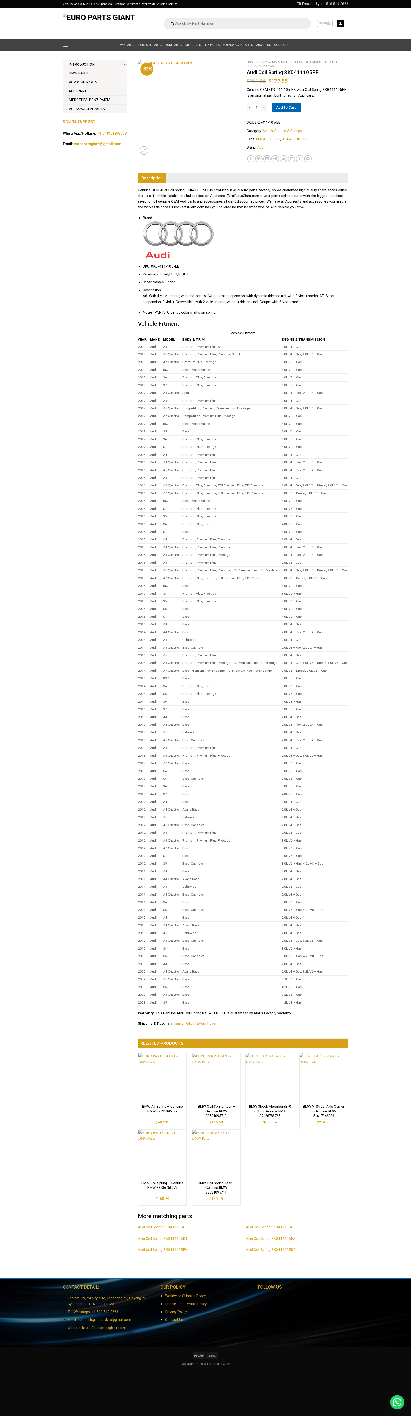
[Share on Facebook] (250, 158)
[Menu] (65, 45)
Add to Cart (286, 107)
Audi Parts (173, 45)
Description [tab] (152, 178)
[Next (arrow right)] (16, 1393)
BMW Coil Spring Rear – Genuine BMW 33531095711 (216, 1188)
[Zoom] (144, 150)
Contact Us (174, 1320)
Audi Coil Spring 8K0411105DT (163, 1238)
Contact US (283, 45)
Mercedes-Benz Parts (202, 45)
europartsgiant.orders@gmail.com (104, 1320)
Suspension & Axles (274, 62)
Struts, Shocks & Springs (282, 131)
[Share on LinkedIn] (291, 158)
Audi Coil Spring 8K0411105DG (271, 1250)
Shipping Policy (182, 1023)
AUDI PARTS (79, 91)
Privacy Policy (176, 1312)
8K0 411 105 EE (268, 139)
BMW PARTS (79, 73)
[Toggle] (125, 64)
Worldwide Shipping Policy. (185, 1296)
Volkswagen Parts (238, 45)
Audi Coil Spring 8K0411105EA (270, 1238)
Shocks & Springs (307, 62)
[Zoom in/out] (16, 1374)
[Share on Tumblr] (299, 158)
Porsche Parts (150, 45)
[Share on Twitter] (259, 158)
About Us (263, 45)
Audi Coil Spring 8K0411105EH (163, 1250)
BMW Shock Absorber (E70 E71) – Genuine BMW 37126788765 (270, 1111)
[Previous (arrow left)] (4, 1393)
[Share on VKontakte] (283, 158)
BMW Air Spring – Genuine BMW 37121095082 (162, 1108)
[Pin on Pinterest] (275, 158)
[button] (397, 1402)
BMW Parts (126, 45)
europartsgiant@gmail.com (97, 144)
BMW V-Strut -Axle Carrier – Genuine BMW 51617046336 (323, 1111)
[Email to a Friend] (267, 158)
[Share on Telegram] (308, 158)
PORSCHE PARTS (83, 82)
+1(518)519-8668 (112, 133)
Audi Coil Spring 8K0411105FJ (270, 1227)
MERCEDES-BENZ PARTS (90, 100)
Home (251, 62)
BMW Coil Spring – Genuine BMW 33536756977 (162, 1185)
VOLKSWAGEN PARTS (87, 109)
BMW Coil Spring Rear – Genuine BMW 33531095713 (216, 1111)
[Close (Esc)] (4, 1374)
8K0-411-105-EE (294, 139)
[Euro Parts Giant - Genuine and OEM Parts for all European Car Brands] (100, 23)
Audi (260, 147)
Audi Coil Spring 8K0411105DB (163, 1227)
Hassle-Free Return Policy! (186, 1304)
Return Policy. (206, 1023)
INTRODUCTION (82, 64)
